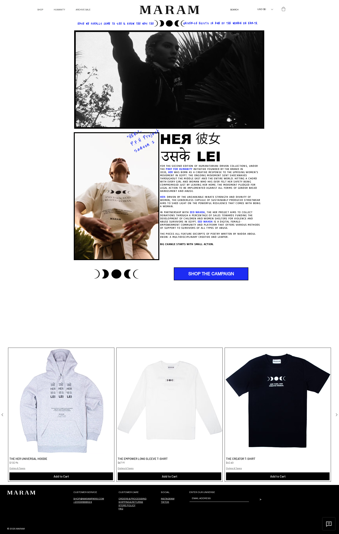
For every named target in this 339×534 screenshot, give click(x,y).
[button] (40, 10)
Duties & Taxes (17, 468)
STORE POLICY (126, 505)
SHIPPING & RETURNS (130, 502)
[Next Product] (336, 414)
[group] (169, 414)
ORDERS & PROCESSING (132, 498)
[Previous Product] (2, 414)
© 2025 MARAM (16, 528)
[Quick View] (61, 401)
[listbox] (265, 9)
